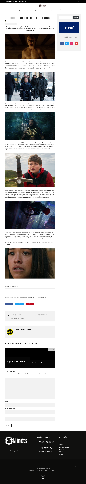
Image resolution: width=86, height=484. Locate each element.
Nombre (7, 401)
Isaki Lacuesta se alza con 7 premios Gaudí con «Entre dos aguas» (18, 317)
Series (67, 10)
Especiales (37, 10)
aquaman (7, 297)
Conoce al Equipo (9, 1)
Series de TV (62, 449)
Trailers (61, 451)
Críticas (29, 10)
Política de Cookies (70, 466)
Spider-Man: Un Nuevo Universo (35, 297)
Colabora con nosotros (20, 1)
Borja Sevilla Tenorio (11, 20)
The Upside (44, 297)
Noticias (60, 10)
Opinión (61, 454)
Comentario (8, 376)
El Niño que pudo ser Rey (14, 297)
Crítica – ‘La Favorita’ (40, 316)
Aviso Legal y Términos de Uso (20, 466)
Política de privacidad (43, 468)
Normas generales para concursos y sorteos (47, 466)
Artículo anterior (17, 314)
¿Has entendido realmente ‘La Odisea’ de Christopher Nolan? (46, 442)
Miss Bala (25, 297)
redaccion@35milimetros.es (16, 451)
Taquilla (15, 23)
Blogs (72, 10)
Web (6, 415)
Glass (22, 297)
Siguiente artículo (42, 314)
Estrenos (6, 23)
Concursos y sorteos (19, 10)
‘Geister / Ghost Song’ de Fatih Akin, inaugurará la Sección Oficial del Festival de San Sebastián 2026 (46, 449)
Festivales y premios (49, 10)
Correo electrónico (10, 408)
